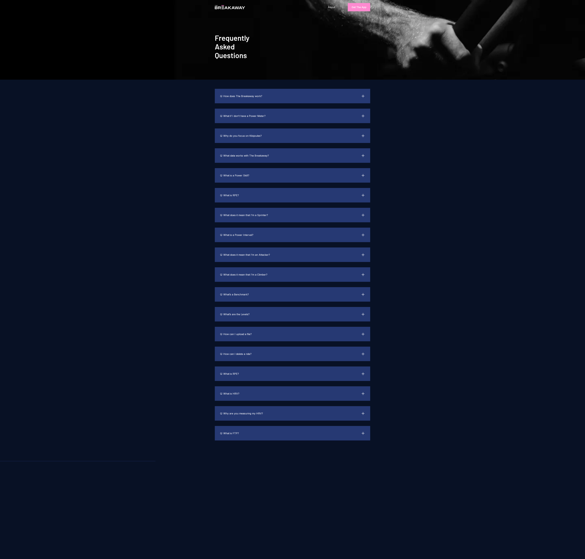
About (331, 7)
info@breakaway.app (340, 528)
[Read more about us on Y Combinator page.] (235, 542)
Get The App (359, 7)
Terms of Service (337, 486)
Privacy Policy (358, 486)
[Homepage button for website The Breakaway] (226, 7)
